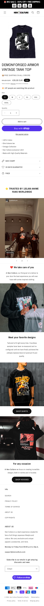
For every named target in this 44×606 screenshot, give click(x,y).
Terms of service (23, 601)
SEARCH (8, 496)
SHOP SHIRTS (22, 411)
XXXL (6, 103)
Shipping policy (34, 601)
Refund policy (35, 597)
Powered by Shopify (23, 597)
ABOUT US (9, 512)
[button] (5, 12)
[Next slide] (27, 260)
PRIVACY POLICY (11, 501)
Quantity (4, 108)
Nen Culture (13, 597)
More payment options (22, 134)
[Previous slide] (16, 260)
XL (27, 97)
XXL (35, 97)
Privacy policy (11, 601)
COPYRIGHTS (10, 518)
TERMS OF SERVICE (12, 507)
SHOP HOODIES (22, 479)
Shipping (13, 83)
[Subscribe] (36, 569)
